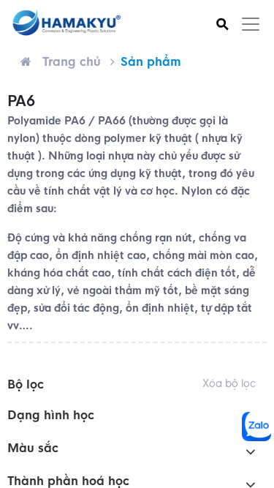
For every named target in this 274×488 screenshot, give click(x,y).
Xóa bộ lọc (229, 383)
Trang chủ (71, 62)
